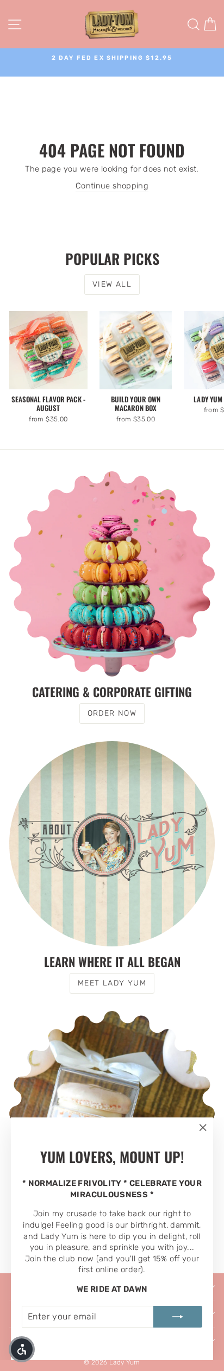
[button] (22, 1349)
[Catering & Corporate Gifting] (112, 574)
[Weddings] (112, 1113)
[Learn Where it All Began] (112, 843)
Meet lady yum (112, 983)
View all (112, 284)
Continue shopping (112, 186)
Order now (112, 713)
